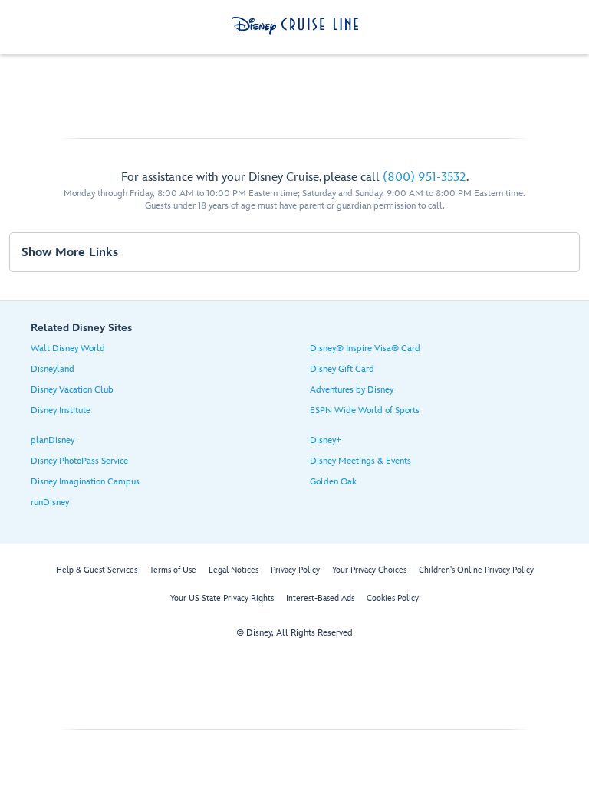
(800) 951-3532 (424, 177)
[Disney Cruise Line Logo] (295, 26)
